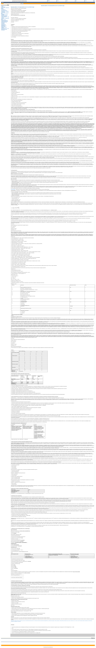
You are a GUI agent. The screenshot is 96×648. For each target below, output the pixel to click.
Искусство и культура (4, 10)
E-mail (94, 0)
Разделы (67, 0)
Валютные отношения (4, 29)
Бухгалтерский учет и (4, 28)
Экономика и (3, 18)
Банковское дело (3, 24)
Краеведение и (3, 11)
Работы (76, 0)
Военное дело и (3, 7)
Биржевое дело (3, 26)
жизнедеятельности (3, 25)
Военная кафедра (3, 19)
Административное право (4, 21)
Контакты (86, 0)
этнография (7, 11)
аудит (8, 28)
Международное (3, 12)
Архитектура (3, 22)
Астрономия (2, 23)
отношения (2, 14)
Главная (2, 2)
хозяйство (2, 27)
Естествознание (3, 9)
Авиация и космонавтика (4, 20)
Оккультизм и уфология (4, 15)
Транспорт (2, 17)
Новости (58, 0)
